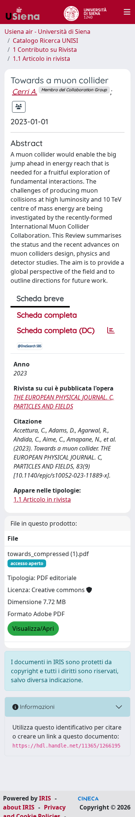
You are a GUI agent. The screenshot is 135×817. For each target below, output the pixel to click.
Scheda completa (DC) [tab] (55, 330)
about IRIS (18, 807)
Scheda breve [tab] (40, 298)
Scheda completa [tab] (47, 315)
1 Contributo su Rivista (45, 49)
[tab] (111, 330)
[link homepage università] (85, 12)
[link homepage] (25, 12)
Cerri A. (24, 91)
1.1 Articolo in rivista (41, 58)
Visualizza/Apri (33, 628)
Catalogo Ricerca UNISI (45, 40)
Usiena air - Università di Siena (47, 31)
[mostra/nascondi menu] (127, 12)
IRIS (45, 798)
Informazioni (36, 706)
